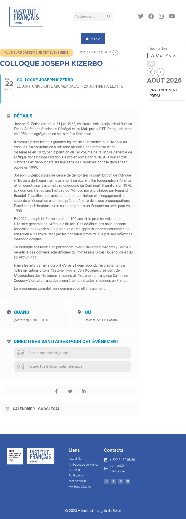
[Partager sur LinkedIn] (83, 391)
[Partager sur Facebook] (56, 391)
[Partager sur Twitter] (70, 391)
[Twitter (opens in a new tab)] (140, 16)
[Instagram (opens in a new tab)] (161, 16)
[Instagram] (120, 481)
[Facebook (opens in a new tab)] (151, 16)
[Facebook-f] (113, 481)
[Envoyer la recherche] (109, 16)
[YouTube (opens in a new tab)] (172, 16)
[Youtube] (127, 481)
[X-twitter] (106, 481)
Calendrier (24, 409)
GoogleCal (49, 409)
